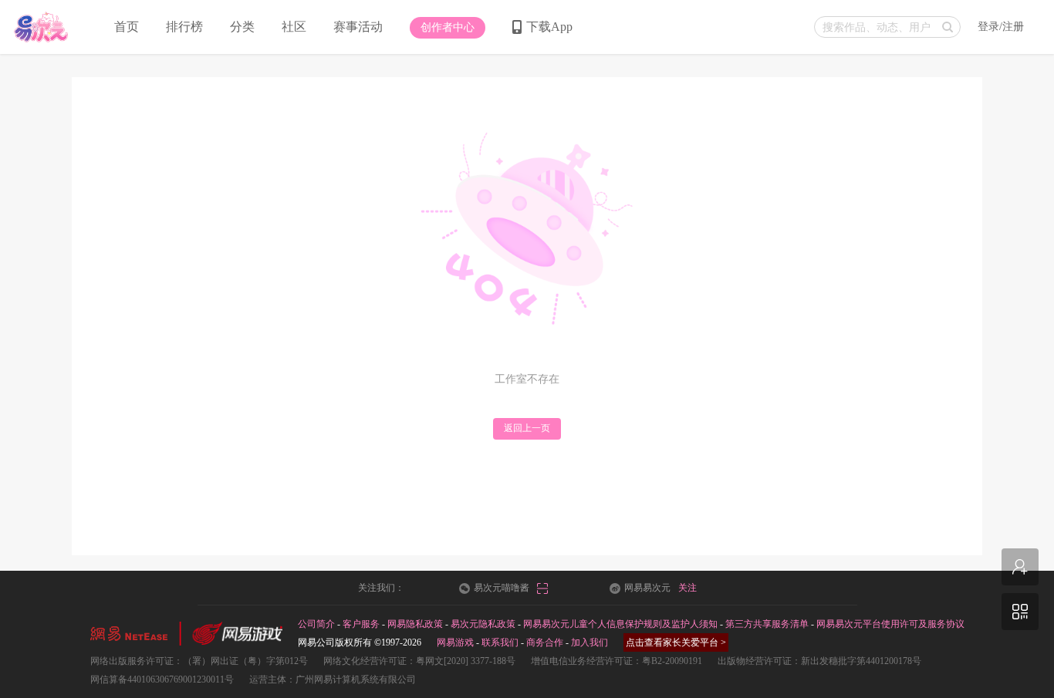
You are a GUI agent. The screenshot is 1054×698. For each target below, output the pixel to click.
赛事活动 (358, 26)
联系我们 (500, 642)
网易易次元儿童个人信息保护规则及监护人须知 (620, 624)
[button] (447, 28)
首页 (126, 26)
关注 (687, 587)
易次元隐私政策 (483, 624)
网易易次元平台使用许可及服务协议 (890, 624)
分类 (242, 26)
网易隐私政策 (415, 624)
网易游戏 (455, 642)
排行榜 (184, 26)
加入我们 (589, 642)
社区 (294, 26)
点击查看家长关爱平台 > (676, 642)
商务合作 (544, 642)
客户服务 (361, 624)
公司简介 (316, 624)
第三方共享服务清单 (767, 624)
